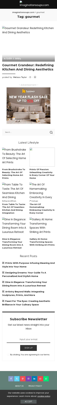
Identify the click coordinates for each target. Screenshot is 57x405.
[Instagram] (28, 378)
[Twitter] (16, 378)
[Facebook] (11, 378)
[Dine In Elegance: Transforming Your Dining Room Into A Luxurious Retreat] (14, 226)
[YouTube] (40, 378)
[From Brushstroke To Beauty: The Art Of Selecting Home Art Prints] (14, 157)
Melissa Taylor (20, 77)
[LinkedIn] (34, 378)
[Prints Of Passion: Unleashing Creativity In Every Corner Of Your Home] (42, 157)
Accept (28, 402)
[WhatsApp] (46, 378)
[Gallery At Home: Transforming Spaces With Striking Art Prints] (42, 226)
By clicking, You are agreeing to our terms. (30, 354)
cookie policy (43, 396)
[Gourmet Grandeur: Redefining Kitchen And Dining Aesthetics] (28, 44)
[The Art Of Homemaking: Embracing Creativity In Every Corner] (42, 192)
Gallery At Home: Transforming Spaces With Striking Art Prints (42, 242)
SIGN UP (28, 348)
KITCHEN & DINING (12, 58)
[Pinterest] (22, 378)
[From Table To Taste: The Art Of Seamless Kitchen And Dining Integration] (14, 192)
